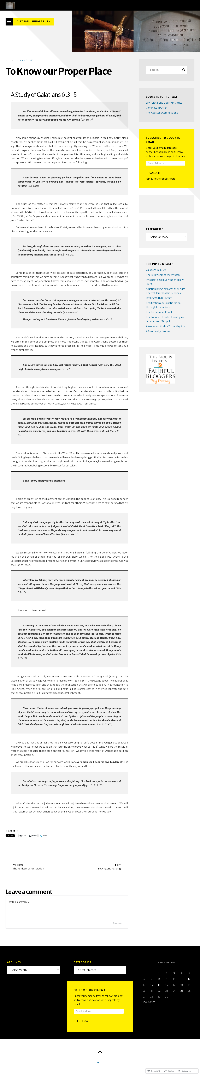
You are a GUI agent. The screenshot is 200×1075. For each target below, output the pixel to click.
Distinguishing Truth (33, 21)
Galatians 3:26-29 (156, 269)
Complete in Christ (156, 107)
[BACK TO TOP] (100, 1051)
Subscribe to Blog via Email (163, 139)
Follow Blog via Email (91, 990)
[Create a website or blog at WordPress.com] (98, 1063)
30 (166, 996)
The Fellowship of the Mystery (163, 274)
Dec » (151, 1001)
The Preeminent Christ (159, 312)
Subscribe (156, 172)
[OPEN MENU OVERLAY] (9, 21)
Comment (117, 923)
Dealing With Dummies (159, 298)
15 (159, 984)
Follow (82, 1020)
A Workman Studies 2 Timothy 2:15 (165, 326)
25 (181, 990)
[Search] (166, 70)
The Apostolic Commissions (162, 112)
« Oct (143, 1001)
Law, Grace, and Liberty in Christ (164, 102)
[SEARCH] (183, 70)
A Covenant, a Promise (158, 331)
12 (189, 979)
